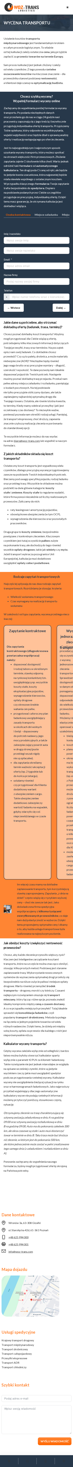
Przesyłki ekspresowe (14, 1358)
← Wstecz (13, 307)
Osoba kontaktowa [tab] (18, 214)
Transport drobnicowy (15, 1349)
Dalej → (61, 307)
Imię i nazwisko (12, 233)
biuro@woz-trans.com (27, 440)
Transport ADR (10, 1362)
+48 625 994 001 (18, 1244)
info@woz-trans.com (20, 1251)
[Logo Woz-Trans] (21, 7)
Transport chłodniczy (14, 1367)
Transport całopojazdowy (17, 1353)
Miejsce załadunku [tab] (46, 214)
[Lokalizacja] (64, 1461)
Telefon (8, 290)
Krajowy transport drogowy (18, 1340)
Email (7, 259)
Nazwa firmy (11, 274)
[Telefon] (46, 1461)
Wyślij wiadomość (55, 1441)
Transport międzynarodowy (18, 1344)
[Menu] (9, 1461)
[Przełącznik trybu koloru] (67, 7)
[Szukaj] (27, 1461)
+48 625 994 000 (18, 1237)
